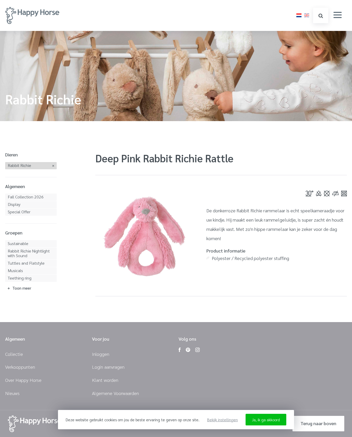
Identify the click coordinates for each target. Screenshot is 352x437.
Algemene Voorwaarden (115, 393)
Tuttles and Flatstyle (26, 263)
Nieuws (12, 393)
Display (14, 204)
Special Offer (19, 211)
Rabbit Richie (19, 165)
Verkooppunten (20, 367)
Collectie (14, 354)
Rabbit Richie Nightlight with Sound (29, 253)
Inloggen (100, 354)
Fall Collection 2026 (26, 196)
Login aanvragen (108, 367)
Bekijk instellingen (222, 419)
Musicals (15, 270)
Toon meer (21, 287)
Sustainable (18, 243)
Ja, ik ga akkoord (266, 419)
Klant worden (105, 380)
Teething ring (19, 278)
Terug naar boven (318, 423)
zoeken (320, 15)
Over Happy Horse (23, 380)
